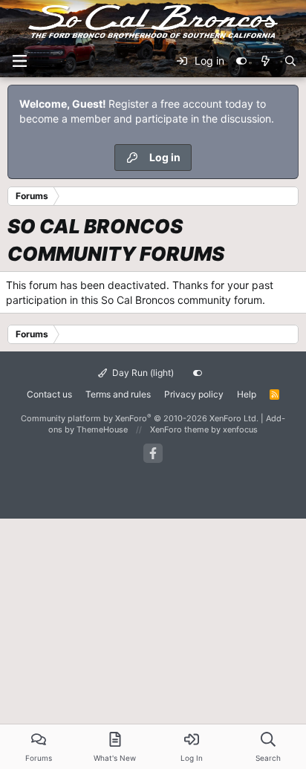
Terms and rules (118, 394)
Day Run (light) (142, 372)
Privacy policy (194, 394)
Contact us (49, 394)
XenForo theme (179, 429)
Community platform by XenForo (139, 418)
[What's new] (265, 61)
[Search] (290, 61)
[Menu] (19, 61)
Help (246, 394)
